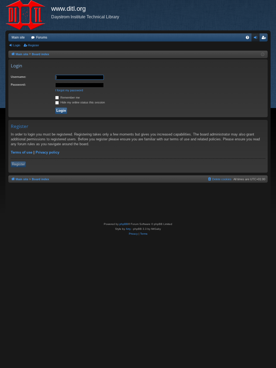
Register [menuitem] (265, 38)
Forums (41, 37)
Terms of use (21, 152)
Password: (18, 84)
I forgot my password (69, 90)
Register (33, 45)
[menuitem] (247, 37)
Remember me (70, 97)
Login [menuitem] (257, 38)
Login (16, 45)
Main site (18, 37)
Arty (128, 228)
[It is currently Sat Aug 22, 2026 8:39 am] (262, 54)
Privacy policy (47, 152)
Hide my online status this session (82, 102)
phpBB (123, 224)
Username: (18, 76)
